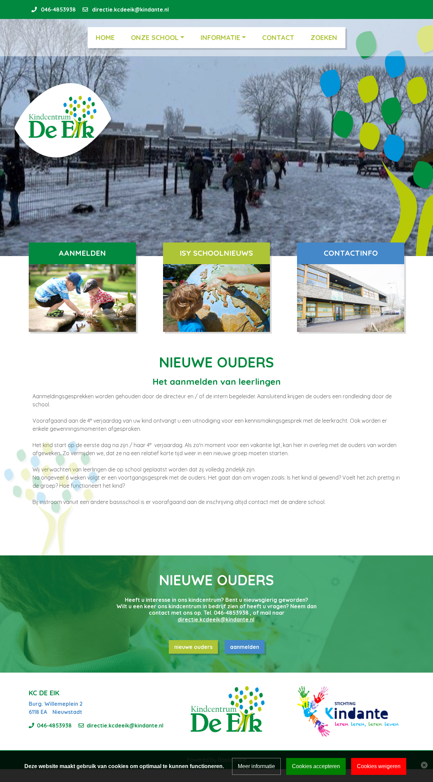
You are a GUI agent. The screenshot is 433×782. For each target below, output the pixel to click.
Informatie (220, 37)
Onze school (155, 37)
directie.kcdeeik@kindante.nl (130, 9)
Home (105, 37)
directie (188, 619)
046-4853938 (58, 9)
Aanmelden (244, 646)
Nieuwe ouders (193, 646)
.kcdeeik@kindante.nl (226, 619)
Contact (278, 37)
